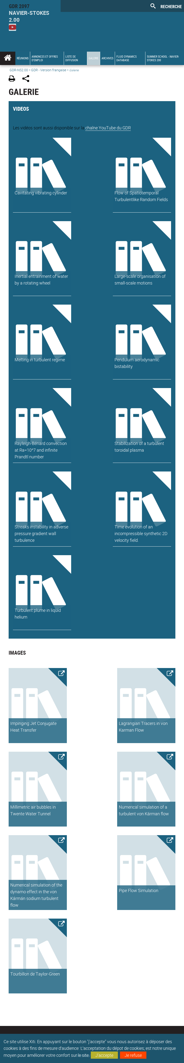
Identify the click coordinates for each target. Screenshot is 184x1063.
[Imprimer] (13, 79)
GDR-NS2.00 (19, 70)
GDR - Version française (48, 70)
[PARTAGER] (27, 79)
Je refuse (133, 1055)
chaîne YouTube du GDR (108, 128)
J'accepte (104, 1055)
